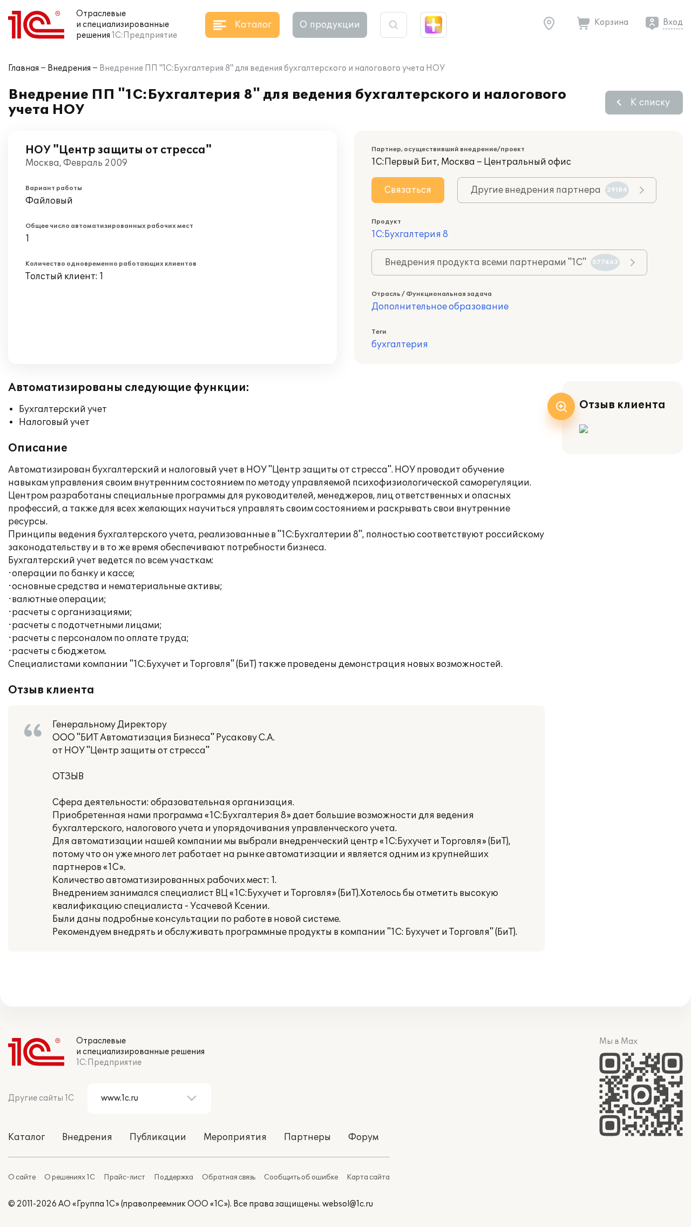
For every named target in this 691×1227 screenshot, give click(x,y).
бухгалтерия (399, 344)
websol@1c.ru (347, 1204)
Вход (673, 22)
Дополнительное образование (440, 306)
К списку (650, 102)
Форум (363, 1137)
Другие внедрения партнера (549, 190)
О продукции (330, 24)
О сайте (22, 1177)
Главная (23, 68)
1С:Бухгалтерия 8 (409, 234)
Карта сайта (368, 1177)
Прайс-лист (124, 1177)
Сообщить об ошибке (301, 1177)
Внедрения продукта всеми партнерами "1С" (501, 262)
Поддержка (173, 1177)
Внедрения (69, 68)
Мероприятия (235, 1137)
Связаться (407, 190)
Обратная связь (228, 1177)
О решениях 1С (69, 1177)
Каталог (26, 1137)
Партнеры (307, 1137)
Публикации (158, 1137)
